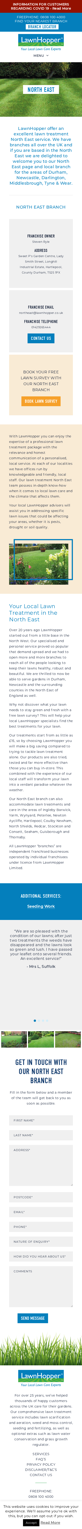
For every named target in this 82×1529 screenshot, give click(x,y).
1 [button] (35, 1021)
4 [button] (47, 1021)
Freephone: (41, 1494)
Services (41, 1454)
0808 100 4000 (52, 17)
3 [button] (43, 1021)
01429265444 (41, 327)
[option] (41, 949)
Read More (61, 8)
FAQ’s (41, 1459)
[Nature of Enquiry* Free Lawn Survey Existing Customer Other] (41, 1242)
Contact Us (41, 338)
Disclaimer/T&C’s (41, 1470)
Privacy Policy (41, 1464)
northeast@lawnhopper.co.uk (41, 313)
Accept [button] (31, 1522)
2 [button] (39, 1021)
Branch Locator (42, 26)
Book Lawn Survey (41, 401)
